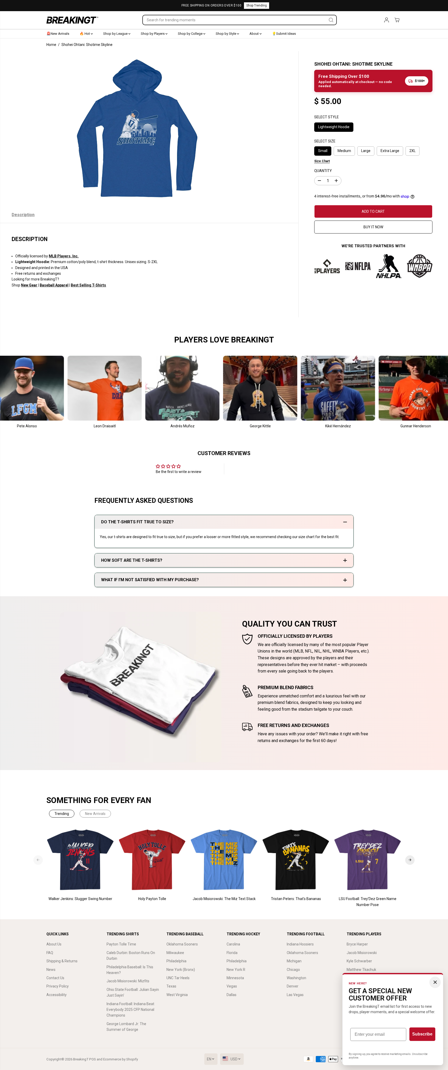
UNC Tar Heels (178, 978)
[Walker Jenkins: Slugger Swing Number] (80, 860)
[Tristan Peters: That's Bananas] (296, 860)
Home (51, 45)
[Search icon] (331, 20)
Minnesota (235, 978)
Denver (292, 986)
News (50, 970)
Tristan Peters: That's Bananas (296, 899)
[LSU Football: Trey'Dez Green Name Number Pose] (367, 860)
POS (92, 1059)
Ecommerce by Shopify (120, 1059)
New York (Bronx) (180, 970)
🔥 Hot (85, 34)
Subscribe (422, 1034)
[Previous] (38, 859)
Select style (326, 117)
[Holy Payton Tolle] (152, 860)
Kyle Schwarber (359, 961)
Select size (324, 141)
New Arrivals (95, 814)
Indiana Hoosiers (300, 944)
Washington (296, 978)
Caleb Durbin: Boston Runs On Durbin (131, 956)
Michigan (294, 961)
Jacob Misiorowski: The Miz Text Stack (224, 899)
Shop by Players (153, 34)
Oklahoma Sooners (182, 944)
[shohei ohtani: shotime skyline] (137, 129)
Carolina (233, 944)
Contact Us (55, 978)
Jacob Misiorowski (362, 953)
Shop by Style (226, 34)
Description (23, 214)
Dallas (231, 995)
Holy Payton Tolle (152, 899)
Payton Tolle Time (121, 944)
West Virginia (177, 995)
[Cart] (397, 20)
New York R (236, 970)
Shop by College (190, 34)
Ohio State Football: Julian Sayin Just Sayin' (133, 992)
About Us (53, 944)
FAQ (49, 953)
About (254, 34)
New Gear (29, 285)
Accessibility (56, 995)
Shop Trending (256, 5)
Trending (61, 814)
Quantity (323, 171)
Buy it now (373, 227)
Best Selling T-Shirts (88, 285)
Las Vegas (295, 995)
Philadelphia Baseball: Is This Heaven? (130, 970)
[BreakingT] (72, 20)
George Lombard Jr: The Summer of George (126, 1027)
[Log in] (386, 20)
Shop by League (115, 34)
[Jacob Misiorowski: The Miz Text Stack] (224, 860)
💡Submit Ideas (284, 34)
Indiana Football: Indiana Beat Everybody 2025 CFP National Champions (130, 1010)
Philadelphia (176, 961)
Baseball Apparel (54, 285)
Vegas (232, 986)
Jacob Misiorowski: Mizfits (128, 981)
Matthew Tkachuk (361, 970)
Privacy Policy (57, 986)
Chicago (293, 970)
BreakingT (80, 1059)
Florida (232, 953)
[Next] (409, 859)
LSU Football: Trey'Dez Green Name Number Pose (367, 902)
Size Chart (322, 161)
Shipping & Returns (62, 961)
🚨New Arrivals (57, 34)
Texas (171, 986)
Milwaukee (175, 953)
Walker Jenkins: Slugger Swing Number (80, 899)
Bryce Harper (357, 944)
